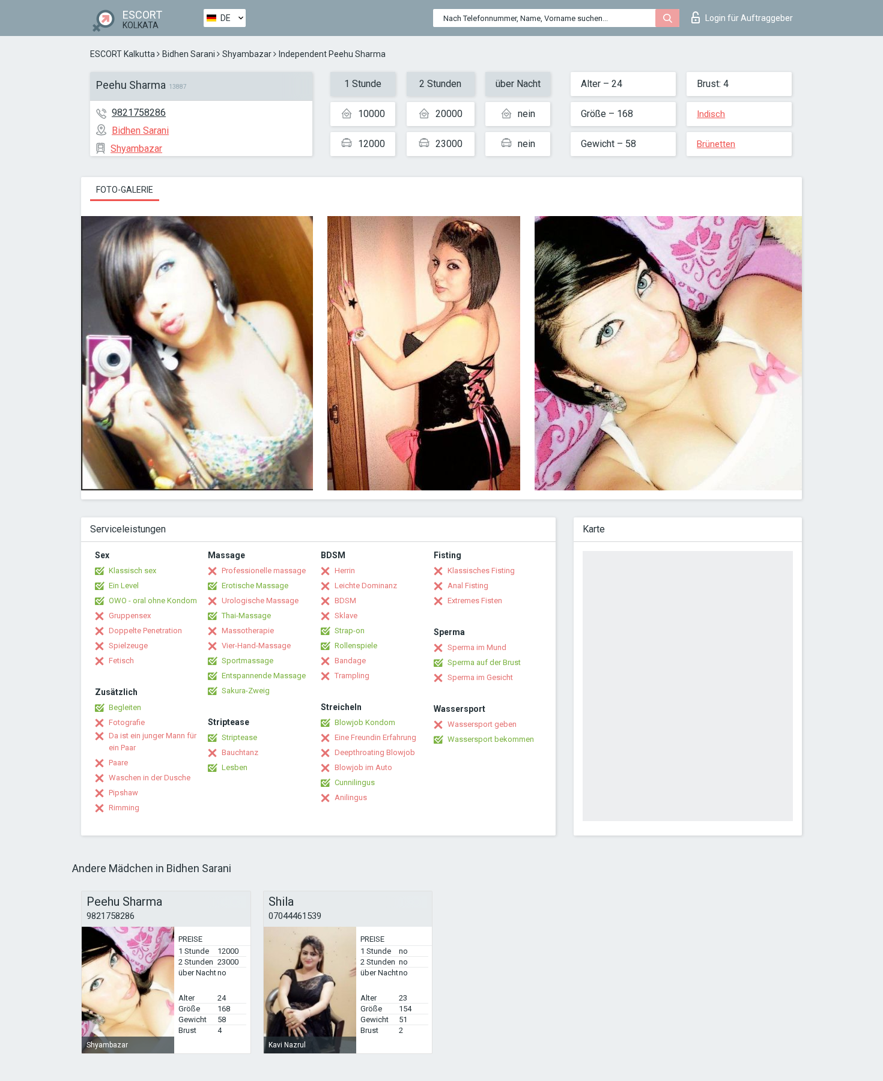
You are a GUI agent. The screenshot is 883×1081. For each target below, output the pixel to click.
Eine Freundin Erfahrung (375, 737)
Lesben (234, 767)
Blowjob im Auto (363, 767)
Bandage (350, 660)
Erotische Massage (255, 585)
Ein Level (124, 585)
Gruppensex (130, 615)
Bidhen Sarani (188, 54)
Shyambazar (247, 54)
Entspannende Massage (264, 675)
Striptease (239, 737)
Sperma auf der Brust (484, 662)
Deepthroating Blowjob (375, 752)
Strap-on (350, 630)
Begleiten (125, 707)
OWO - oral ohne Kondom (153, 600)
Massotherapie (248, 630)
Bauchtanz (240, 752)
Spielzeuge (128, 645)
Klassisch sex (132, 570)
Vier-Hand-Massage (256, 645)
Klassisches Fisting (481, 570)
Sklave (346, 615)
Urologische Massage (260, 600)
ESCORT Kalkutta (122, 54)
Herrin (345, 570)
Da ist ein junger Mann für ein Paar (152, 741)
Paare (118, 762)
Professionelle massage (264, 570)
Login (749, 18)
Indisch (711, 114)
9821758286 (139, 112)
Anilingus (351, 797)
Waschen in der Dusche (149, 777)
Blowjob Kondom (365, 722)
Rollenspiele (356, 645)
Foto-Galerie (124, 189)
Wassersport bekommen (491, 739)
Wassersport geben (482, 724)
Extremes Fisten (475, 600)
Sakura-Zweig (246, 690)
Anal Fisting (468, 585)
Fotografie (127, 722)
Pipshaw (123, 792)
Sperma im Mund (477, 647)
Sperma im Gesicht (480, 677)
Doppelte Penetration (145, 630)
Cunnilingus (355, 782)
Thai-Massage (246, 615)
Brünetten (716, 144)
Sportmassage (247, 660)
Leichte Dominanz (366, 585)
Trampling (352, 675)
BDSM (345, 600)
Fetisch (121, 660)
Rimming (124, 807)
